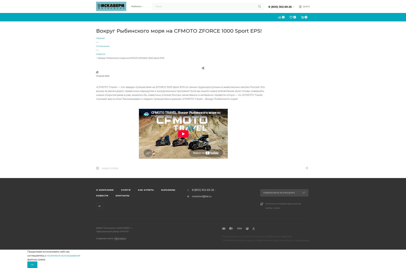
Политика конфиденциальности (283, 204)
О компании (105, 190)
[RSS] (97, 72)
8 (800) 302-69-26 (280, 6)
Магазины (168, 190)
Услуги (126, 190)
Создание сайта (105, 238)
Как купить (146, 190)
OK (32, 265)
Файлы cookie (272, 208)
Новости (102, 195)
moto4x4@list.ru (202, 196)
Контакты (122, 195)
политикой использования (63, 255)
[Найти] (259, 6)
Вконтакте (99, 206)
